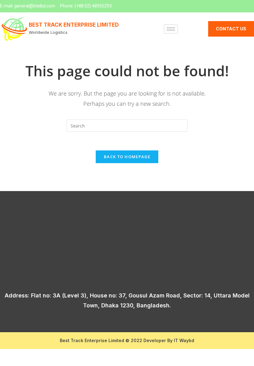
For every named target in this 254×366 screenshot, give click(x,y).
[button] (231, 29)
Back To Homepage (127, 156)
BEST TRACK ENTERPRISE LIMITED (74, 25)
